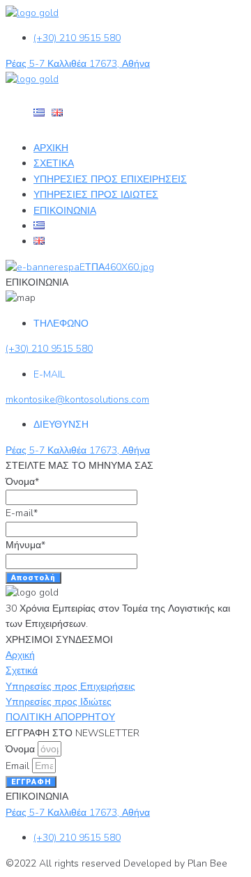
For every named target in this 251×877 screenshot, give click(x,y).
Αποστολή (33, 577)
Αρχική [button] (20, 655)
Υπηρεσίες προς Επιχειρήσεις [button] (70, 686)
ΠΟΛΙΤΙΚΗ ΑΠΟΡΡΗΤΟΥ (60, 717)
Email (19, 766)
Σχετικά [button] (22, 670)
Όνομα (22, 481)
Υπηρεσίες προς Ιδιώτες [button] (59, 701)
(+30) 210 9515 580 (77, 38)
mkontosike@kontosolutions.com (77, 399)
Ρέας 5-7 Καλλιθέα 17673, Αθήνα (78, 63)
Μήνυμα (25, 545)
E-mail (22, 513)
